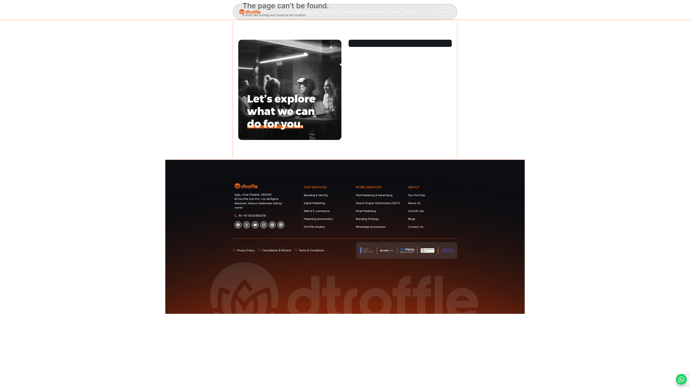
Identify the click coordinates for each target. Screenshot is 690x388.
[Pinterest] (272, 224)
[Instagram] (263, 224)
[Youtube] (255, 224)
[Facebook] (238, 224)
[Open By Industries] (382, 12)
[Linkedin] (280, 224)
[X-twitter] (246, 224)
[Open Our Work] (337, 12)
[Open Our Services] (315, 12)
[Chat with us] (681, 379)
